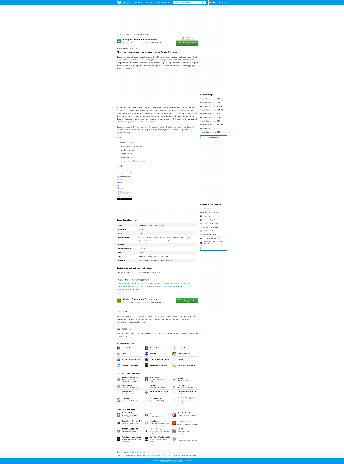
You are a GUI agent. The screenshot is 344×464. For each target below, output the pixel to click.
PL (223, 2)
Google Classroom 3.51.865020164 (211, 132)
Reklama (133, 452)
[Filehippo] (123, 2)
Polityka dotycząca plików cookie (135, 455)
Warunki (119, 455)
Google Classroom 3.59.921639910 (211, 102)
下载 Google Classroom (171, 286)
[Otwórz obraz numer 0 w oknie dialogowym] (124, 186)
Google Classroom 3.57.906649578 (211, 110)
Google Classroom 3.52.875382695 (211, 128)
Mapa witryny (143, 452)
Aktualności (139, 2)
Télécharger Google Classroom (127, 283)
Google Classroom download (126, 289)
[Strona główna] (117, 34)
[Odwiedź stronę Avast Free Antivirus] (187, 38)
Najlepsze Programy (161, 2)
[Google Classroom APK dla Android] (119, 41)
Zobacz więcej (213, 137)
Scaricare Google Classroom (126, 286)
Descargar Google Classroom (150, 283)
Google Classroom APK (140, 39)
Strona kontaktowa (190, 333)
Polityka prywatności (154, 455)
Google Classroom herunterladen (149, 286)
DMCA (175, 455)
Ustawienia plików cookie (188, 455)
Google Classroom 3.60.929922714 (211, 99)
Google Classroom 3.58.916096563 (211, 106)
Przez (128, 42)
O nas (119, 452)
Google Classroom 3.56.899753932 (211, 113)
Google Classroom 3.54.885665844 (211, 121)
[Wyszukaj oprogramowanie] (203, 2)
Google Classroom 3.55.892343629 (211, 117)
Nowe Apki (167, 455)
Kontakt (125, 452)
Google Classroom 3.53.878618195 (211, 124)
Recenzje (148, 2)
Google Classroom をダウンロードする (176, 283)
